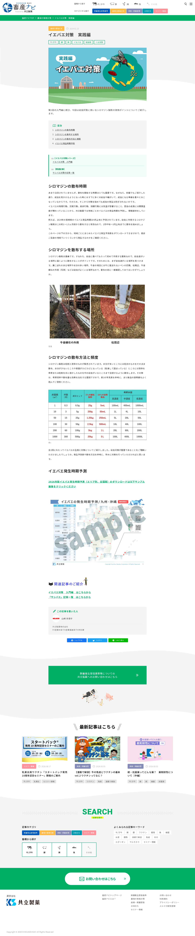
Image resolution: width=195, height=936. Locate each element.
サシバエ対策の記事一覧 (63, 172)
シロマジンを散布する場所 (67, 134)
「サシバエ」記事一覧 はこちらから (69, 597)
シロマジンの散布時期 (65, 130)
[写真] (97, 313)
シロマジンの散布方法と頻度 (68, 139)
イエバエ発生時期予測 (65, 143)
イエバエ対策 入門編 (62, 161)
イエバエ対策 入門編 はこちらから (69, 592)
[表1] (97, 415)
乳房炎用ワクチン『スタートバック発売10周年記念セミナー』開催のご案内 (44, 773)
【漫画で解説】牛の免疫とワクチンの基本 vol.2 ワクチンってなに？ (99, 773)
